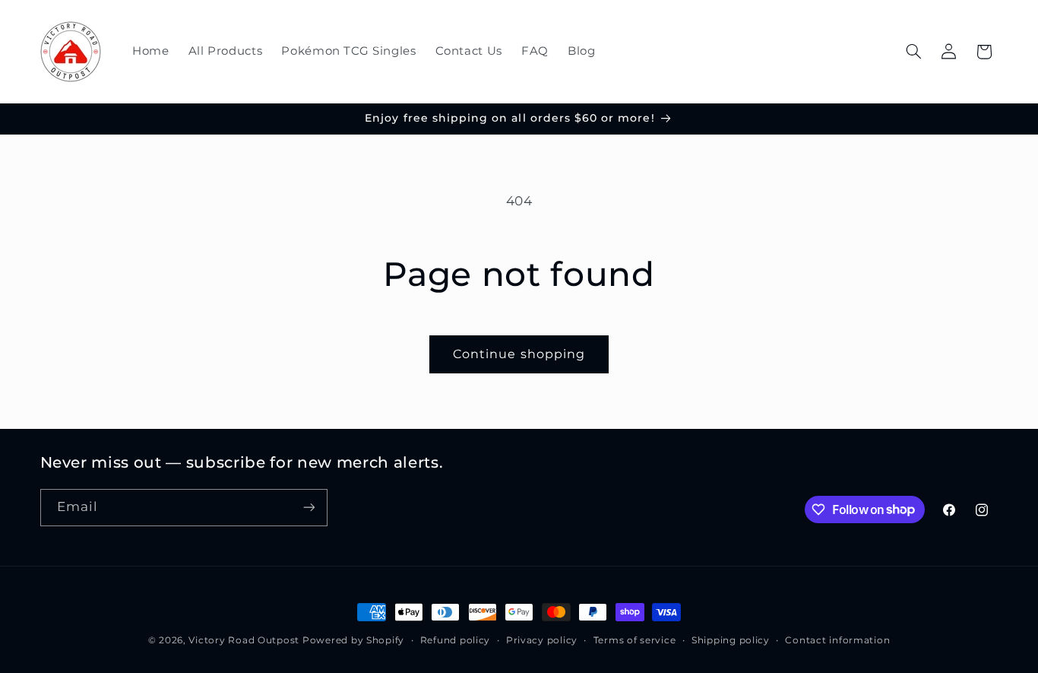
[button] (913, 51)
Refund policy (455, 640)
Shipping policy (730, 640)
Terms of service (634, 640)
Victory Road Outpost (243, 640)
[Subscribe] (308, 507)
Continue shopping (519, 354)
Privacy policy (542, 640)
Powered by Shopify (353, 640)
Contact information (837, 640)
